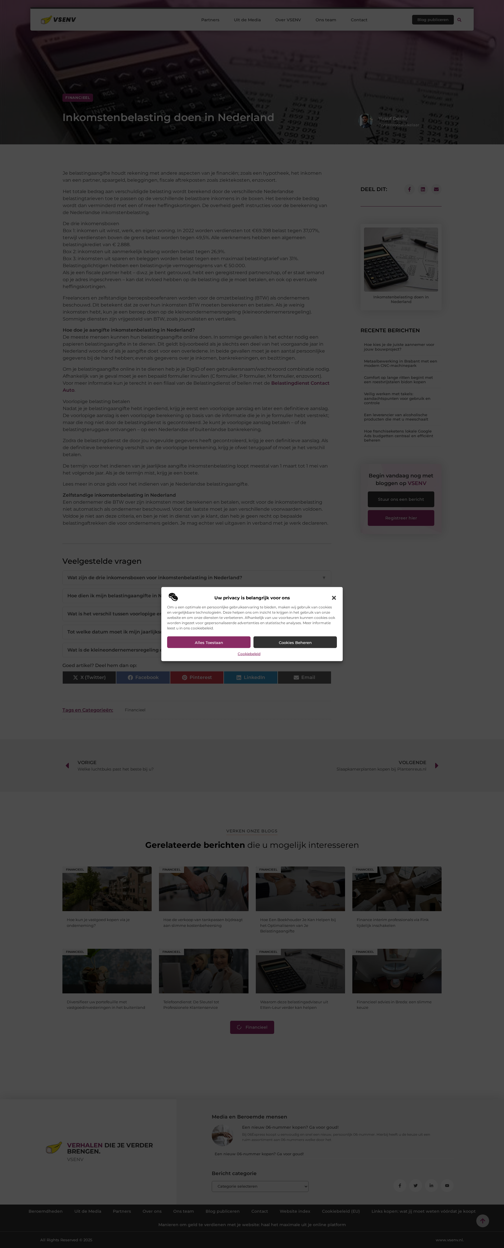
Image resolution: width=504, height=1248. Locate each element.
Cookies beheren (295, 642)
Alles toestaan (209, 642)
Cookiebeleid (249, 654)
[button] (334, 598)
